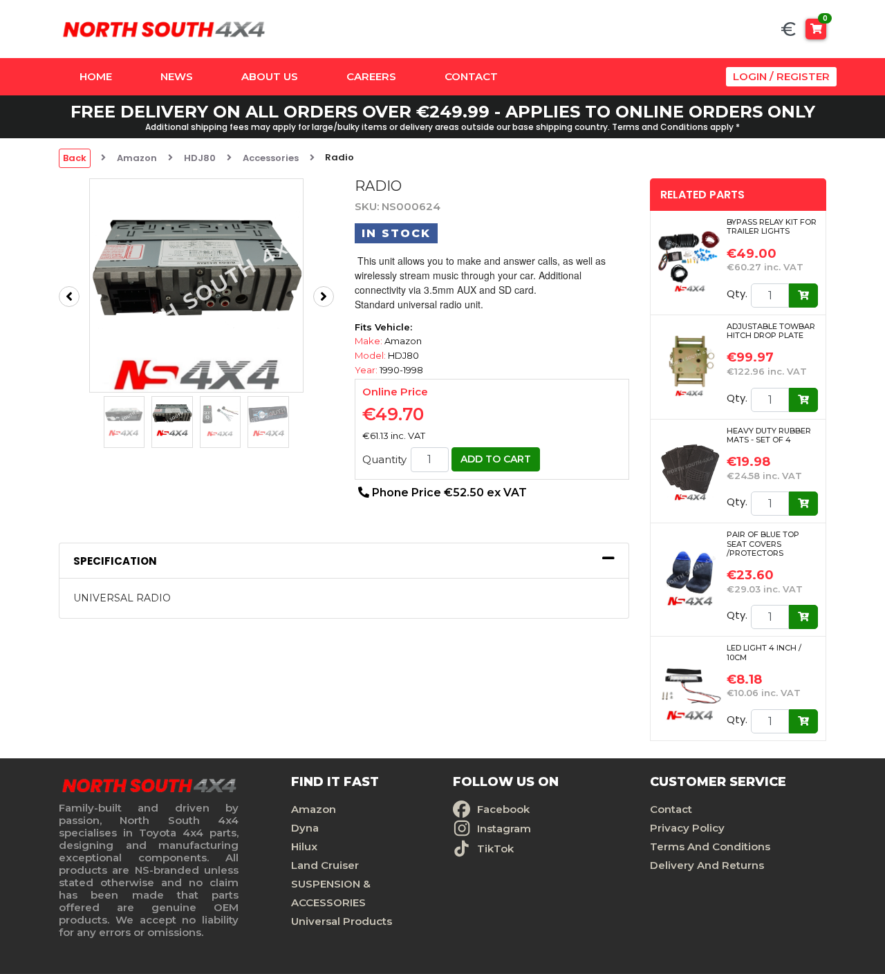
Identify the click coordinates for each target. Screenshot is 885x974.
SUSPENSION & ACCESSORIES (331, 893)
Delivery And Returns (707, 865)
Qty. (737, 293)
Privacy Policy (687, 827)
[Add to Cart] (803, 295)
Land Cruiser (325, 865)
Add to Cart (495, 459)
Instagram (504, 828)
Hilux (304, 846)
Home (96, 76)
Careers (371, 76)
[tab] (343, 561)
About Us (269, 76)
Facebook (503, 809)
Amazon (137, 158)
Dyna (305, 827)
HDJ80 (200, 158)
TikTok (495, 848)
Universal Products (341, 921)
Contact (471, 76)
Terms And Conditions (710, 846)
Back (74, 158)
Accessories (271, 158)
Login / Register (781, 76)
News (176, 76)
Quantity (384, 460)
